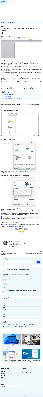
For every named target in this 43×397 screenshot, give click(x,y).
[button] (11, 246)
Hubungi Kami (3, 377)
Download (5, 303)
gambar (13, 324)
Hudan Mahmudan (14, 241)
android (4, 324)
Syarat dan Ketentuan (5, 375)
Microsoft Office (4, 77)
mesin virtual (31, 324)
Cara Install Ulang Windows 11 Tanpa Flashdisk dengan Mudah (11, 346)
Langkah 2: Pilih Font (7, 96)
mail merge (25, 324)
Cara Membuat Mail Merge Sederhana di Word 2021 (12, 361)
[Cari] (38, 262)
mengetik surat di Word (12, 69)
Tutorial (6, 22)
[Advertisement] (21, 12)
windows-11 (26, 326)
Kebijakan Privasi (4, 373)
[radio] (19, 231)
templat (8, 326)
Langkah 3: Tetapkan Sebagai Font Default (11, 98)
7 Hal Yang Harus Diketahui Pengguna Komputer (31, 346)
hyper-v (17, 324)
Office (10, 22)
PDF (35, 324)
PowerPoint (5, 309)
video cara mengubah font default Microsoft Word (14, 226)
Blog (3, 300)
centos (9, 324)
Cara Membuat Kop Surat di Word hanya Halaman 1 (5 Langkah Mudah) (20, 279)
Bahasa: (2, 384)
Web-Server (5, 311)
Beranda (2, 22)
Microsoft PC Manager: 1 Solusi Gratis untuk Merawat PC (31, 361)
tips (11, 326)
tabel (4, 326)
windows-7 (21, 326)
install (21, 324)
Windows (4, 314)
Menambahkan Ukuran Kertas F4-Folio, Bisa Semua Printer (18, 269)
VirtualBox (15, 326)
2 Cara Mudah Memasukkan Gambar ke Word (15, 285)
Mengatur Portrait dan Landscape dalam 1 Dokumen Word (18, 274)
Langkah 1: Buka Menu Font (8, 94)
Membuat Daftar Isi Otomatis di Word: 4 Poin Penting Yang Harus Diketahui (21, 290)
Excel (4, 305)
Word (13, 22)
